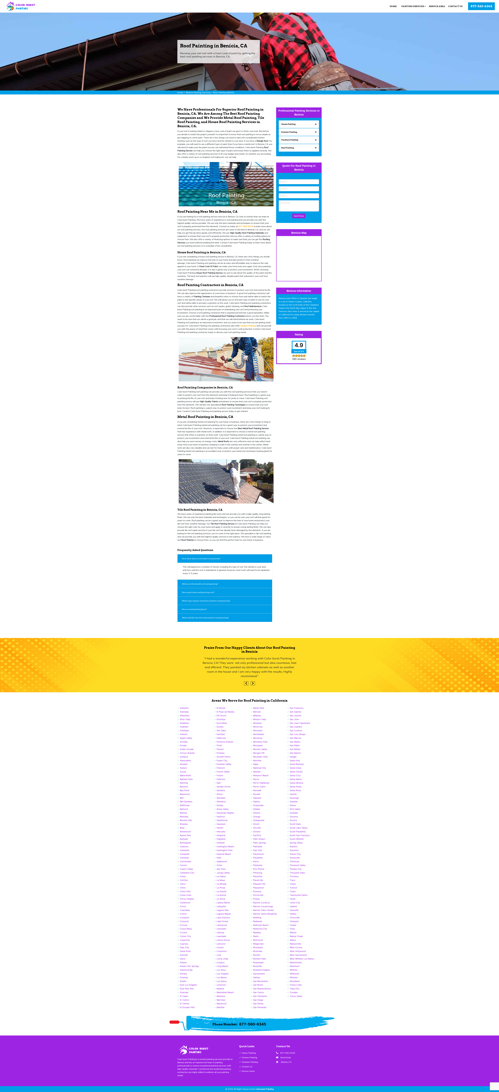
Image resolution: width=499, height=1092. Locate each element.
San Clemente (260, 996)
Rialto (256, 936)
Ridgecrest (258, 943)
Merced (257, 711)
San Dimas (258, 1003)
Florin (219, 745)
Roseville (257, 966)
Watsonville (295, 943)
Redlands (257, 921)
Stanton (293, 846)
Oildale (256, 809)
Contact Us (455, 6)
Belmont (184, 809)
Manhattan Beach (225, 992)
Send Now (299, 216)
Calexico (184, 846)
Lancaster (221, 928)
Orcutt (256, 824)
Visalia (293, 925)
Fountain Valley (224, 764)
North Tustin (259, 786)
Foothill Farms (223, 756)
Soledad (294, 813)
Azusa (183, 771)
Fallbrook (221, 738)
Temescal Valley (298, 865)
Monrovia (257, 726)
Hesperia (221, 835)
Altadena (184, 723)
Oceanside (258, 805)
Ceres (183, 876)
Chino (183, 887)
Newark (257, 771)
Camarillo (184, 850)
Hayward (221, 824)
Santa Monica (296, 783)
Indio (219, 857)
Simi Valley (295, 809)
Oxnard (256, 831)
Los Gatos (222, 981)
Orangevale (258, 820)
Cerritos (184, 880)
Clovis (183, 906)
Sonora (293, 820)
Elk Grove (221, 715)
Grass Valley (223, 809)
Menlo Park (258, 708)
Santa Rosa (295, 790)
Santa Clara (295, 768)
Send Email (285, 1057)
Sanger (293, 756)
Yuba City (294, 988)
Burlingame (185, 842)
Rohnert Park (259, 958)
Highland (221, 839)
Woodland (295, 981)
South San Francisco (300, 835)
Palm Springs (259, 842)
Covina (183, 932)
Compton (184, 917)
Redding (257, 917)
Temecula (294, 861)
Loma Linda (222, 958)
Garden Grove (223, 786)
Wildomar (294, 973)
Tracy (292, 880)
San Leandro (296, 726)
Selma (293, 805)
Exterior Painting (249, 1057)
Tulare (293, 884)
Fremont (221, 768)
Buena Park (185, 835)
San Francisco (297, 708)
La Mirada (221, 884)
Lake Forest (222, 921)
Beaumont (185, 794)
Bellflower (185, 805)
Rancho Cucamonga (263, 906)
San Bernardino (260, 981)
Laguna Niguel (224, 913)
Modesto (257, 723)
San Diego (258, 1000)
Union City (295, 902)
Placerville (258, 880)
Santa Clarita (296, 771)
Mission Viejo (259, 719)
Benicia (183, 813)
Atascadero (185, 760)
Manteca (221, 996)
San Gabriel (295, 711)
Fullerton (221, 779)
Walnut (293, 932)
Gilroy (220, 794)
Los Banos (222, 977)
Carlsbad (184, 857)
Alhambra (184, 715)
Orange (256, 816)
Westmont (295, 966)
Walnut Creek (296, 936)
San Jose (294, 719)
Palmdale (257, 846)
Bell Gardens (186, 801)
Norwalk (257, 790)
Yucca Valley (296, 996)
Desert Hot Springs (189, 966)
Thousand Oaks (297, 872)
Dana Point (185, 951)
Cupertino (185, 940)
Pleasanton (258, 887)
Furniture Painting (250, 1062)
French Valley (223, 771)
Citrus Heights (187, 899)
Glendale (221, 798)
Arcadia (184, 741)
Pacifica (257, 835)
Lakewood (222, 925)
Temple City (296, 869)
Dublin (183, 981)
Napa (255, 764)
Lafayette (221, 906)
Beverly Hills (186, 820)
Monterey (257, 738)
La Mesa (221, 880)
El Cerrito (184, 1003)
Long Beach (222, 966)
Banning (184, 783)
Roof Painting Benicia (223, 92)
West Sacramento (298, 955)
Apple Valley (186, 738)
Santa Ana (295, 760)
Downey (184, 977)
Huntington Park (225, 850)
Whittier (293, 970)
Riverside (257, 951)
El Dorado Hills (187, 1007)
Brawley (184, 824)
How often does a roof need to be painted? (201, 559)
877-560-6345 (481, 6)
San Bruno (258, 985)
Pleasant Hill (259, 884)
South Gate (295, 824)
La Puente (221, 891)
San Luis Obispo (298, 734)
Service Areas (248, 1071)
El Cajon (184, 996)
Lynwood (221, 985)
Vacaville (294, 910)
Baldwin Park (186, 779)
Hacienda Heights (225, 813)
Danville (184, 955)
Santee (293, 794)
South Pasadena (298, 831)
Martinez (221, 1000)
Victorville (295, 917)
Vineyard (294, 921)
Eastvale (184, 992)
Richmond (258, 940)
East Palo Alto (187, 988)
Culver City (185, 936)
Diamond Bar (186, 970)
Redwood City (260, 928)
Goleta (220, 805)
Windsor (294, 977)
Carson (183, 865)
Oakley (256, 801)
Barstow (184, 786)
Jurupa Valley (223, 872)
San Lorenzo (296, 730)
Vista (292, 928)
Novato (256, 794)
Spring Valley (296, 842)
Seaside (293, 801)
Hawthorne (222, 820)
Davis (182, 958)
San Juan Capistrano (300, 723)
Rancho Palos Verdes (263, 910)
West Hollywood (298, 951)
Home (393, 6)
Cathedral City (187, 872)
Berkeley (184, 816)
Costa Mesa (186, 928)
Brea (182, 827)
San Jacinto (295, 715)
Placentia (257, 876)
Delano (183, 962)
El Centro (184, 1000)
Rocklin (256, 955)
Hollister (221, 842)
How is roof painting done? (194, 609)
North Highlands (261, 783)
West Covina (296, 947)
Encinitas (221, 719)
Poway (256, 899)
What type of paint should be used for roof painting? (206, 601)
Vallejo (293, 913)
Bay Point (184, 790)
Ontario (256, 813)
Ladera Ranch (223, 902)
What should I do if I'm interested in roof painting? (205, 618)
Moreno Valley (260, 749)
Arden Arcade (186, 749)
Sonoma (294, 816)
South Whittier (297, 839)
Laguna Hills (223, 910)
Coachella (185, 910)
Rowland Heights (261, 970)
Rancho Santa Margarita (265, 913)
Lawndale (221, 936)
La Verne (221, 899)
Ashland (184, 756)
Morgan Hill (258, 753)
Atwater (184, 764)
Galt (219, 783)
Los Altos (221, 970)
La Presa (221, 887)
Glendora (221, 801)
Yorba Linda (296, 985)
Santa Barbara (297, 764)
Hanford (221, 816)
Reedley (257, 932)
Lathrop (220, 932)
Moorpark (258, 745)
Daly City (184, 947)
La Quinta (221, 895)
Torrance (294, 876)
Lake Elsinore (223, 917)
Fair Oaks (221, 730)
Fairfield (221, 734)
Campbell (184, 854)
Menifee (220, 1007)
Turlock (293, 887)
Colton (183, 913)
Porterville (258, 895)
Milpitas (257, 715)
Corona (183, 925)
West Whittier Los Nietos (302, 958)
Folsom (220, 749)
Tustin (293, 891)
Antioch (184, 734)
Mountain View (260, 756)
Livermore (221, 951)
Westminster (296, 962)
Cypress (184, 943)
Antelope (184, 730)
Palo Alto (257, 850)
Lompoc (221, 962)
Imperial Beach (224, 854)
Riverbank (258, 947)
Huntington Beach (225, 846)
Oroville (257, 827)
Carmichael (185, 861)
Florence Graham (225, 741)
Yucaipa (294, 992)
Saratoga (294, 798)
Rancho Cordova (261, 902)
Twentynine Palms (298, 895)
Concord (184, 921)
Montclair (257, 730)
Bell (181, 798)
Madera (220, 988)
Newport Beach (260, 775)
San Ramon (295, 753)
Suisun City (295, 854)
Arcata (183, 745)
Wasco (293, 940)
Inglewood (222, 861)
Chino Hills (185, 891)
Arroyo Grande (187, 753)
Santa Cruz (295, 775)
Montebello (258, 734)
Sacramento (259, 973)
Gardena (221, 790)
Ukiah (292, 899)
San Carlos (258, 992)
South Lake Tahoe (298, 827)
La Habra (221, 876)
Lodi (219, 955)
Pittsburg (257, 872)
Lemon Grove (223, 940)
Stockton (294, 850)
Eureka (220, 726)
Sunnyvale (295, 857)
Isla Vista (221, 869)
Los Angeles (223, 973)
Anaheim (184, 726)
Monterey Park (260, 741)
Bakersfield (185, 775)
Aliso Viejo (185, 719)
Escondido (222, 723)
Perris (256, 861)
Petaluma (257, 865)
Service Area (437, 6)
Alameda (184, 711)
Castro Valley (186, 869)
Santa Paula (295, 786)
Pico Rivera (258, 869)
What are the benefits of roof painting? (200, 584)
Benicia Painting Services (198, 92)
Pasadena (258, 857)
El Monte (221, 708)
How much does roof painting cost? (198, 592)
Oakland (257, 798)
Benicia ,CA (286, 1062)
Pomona (257, 891)
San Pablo (295, 745)
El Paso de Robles (225, 711)
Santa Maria (295, 779)
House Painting (249, 1053)
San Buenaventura (262, 988)
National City (259, 768)
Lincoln (220, 947)
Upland (293, 906)
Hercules (221, 831)
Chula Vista (185, 895)
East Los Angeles (188, 985)
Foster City (222, 760)
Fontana (220, 753)
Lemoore (221, 943)
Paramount (258, 854)
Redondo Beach (261, 925)
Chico (183, 884)
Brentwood (185, 831)
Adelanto (184, 708)
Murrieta (257, 760)
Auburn (183, 768)
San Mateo (295, 741)
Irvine (219, 865)
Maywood (221, 1003)
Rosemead (258, 962)
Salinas (256, 977)
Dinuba (183, 973)
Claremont (185, 902)
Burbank (184, 839)
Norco (256, 779)
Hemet (220, 827)
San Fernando (260, 1007)
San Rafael (295, 749)
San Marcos (295, 738)
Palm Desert (259, 839)
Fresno (220, 775)
